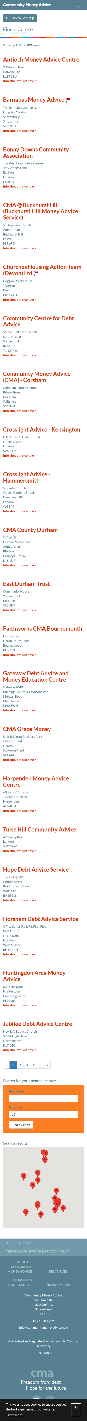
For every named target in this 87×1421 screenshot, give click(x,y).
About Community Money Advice (19, 1266)
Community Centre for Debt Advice (38, 321)
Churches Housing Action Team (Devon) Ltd (42, 269)
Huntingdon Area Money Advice (34, 975)
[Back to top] (7, 1243)
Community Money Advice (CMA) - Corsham (37, 376)
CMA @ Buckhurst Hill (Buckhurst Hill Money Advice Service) (40, 211)
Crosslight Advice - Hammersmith (26, 477)
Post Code (16, 1091)
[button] (23, 1177)
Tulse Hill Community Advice (39, 829)
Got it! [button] (76, 1410)
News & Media (58, 1285)
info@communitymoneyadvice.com (43, 1327)
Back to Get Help (22, 18)
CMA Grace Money (27, 728)
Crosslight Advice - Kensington (41, 429)
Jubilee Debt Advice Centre (37, 1023)
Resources (58, 1271)
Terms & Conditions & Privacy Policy (38, 1251)
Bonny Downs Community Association (36, 152)
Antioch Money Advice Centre (41, 59)
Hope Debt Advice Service (36, 869)
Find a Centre (21, 1125)
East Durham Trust (26, 583)
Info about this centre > (19, 81)
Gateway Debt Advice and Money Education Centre (36, 676)
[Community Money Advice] (27, 5)
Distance (15, 1107)
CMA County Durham (30, 529)
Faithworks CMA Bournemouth (42, 628)
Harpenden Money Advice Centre (36, 781)
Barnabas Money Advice (33, 99)
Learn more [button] (14, 1415)
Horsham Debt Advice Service (40, 918)
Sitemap (23, 1243)
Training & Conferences (20, 1282)
